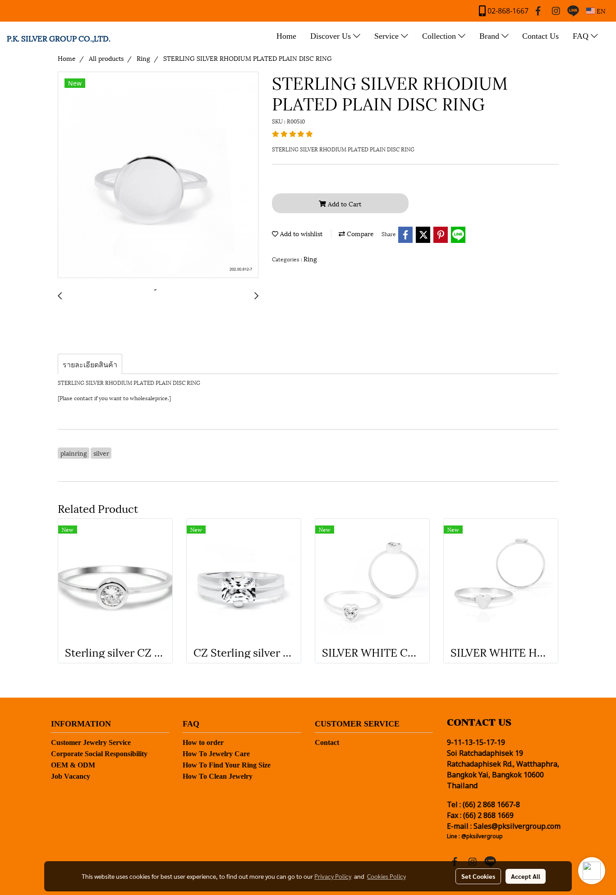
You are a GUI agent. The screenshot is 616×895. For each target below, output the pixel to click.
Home (286, 36)
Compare (359, 233)
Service (387, 36)
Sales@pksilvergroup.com (517, 826)
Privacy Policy (332, 876)
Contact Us (540, 36)
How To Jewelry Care (216, 754)
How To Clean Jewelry (218, 776)
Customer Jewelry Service (91, 742)
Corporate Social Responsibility (99, 754)
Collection (440, 36)
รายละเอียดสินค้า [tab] (90, 364)
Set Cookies (478, 876)
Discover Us (331, 36)
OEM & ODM (73, 765)
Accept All (525, 876)
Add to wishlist (300, 233)
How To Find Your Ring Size (227, 765)
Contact (327, 742)
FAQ (582, 36)
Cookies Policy (386, 876)
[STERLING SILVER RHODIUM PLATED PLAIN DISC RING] (158, 175)
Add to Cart (343, 203)
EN (600, 10)
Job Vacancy (70, 776)
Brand (490, 36)
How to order (203, 742)
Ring (310, 258)
